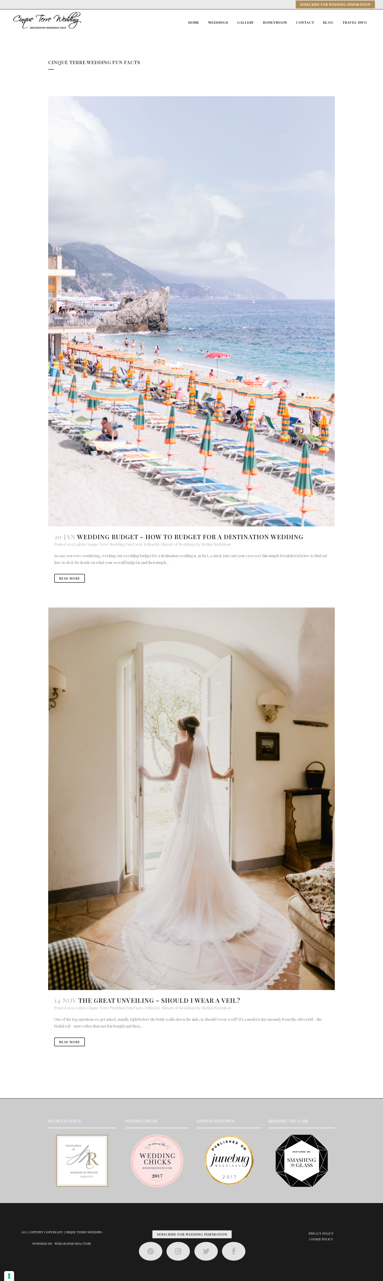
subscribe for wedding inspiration (192, 1234)
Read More (69, 578)
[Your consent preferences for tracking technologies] (9, 1276)
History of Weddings (178, 544)
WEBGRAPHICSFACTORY (72, 1243)
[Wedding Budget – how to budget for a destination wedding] (191, 311)
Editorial (151, 544)
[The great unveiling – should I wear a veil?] (191, 799)
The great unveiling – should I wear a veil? (159, 1000)
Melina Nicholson (216, 544)
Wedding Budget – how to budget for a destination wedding (190, 536)
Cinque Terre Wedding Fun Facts (114, 544)
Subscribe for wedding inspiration (335, 4)
